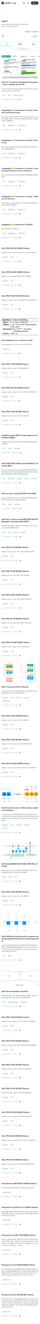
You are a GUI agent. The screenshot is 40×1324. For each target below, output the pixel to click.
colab (9, 448)
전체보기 (6, 56)
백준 (15, 56)
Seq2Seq (18, 825)
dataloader (11, 478)
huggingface (11, 125)
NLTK (9, 532)
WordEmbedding (13, 1002)
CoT (4, 95)
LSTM (10, 877)
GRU (4, 877)
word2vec (23, 1002)
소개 (33, 44)
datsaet (19, 478)
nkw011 (5, 21)
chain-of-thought (18, 95)
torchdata (17, 448)
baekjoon (24, 56)
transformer (6, 349)
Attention (5, 697)
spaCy (26, 478)
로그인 (35, 3)
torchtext (33, 478)
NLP (33, 56)
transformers (21, 125)
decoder (18, 697)
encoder (26, 697)
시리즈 (20, 44)
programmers (6, 1192)
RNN (9, 955)
